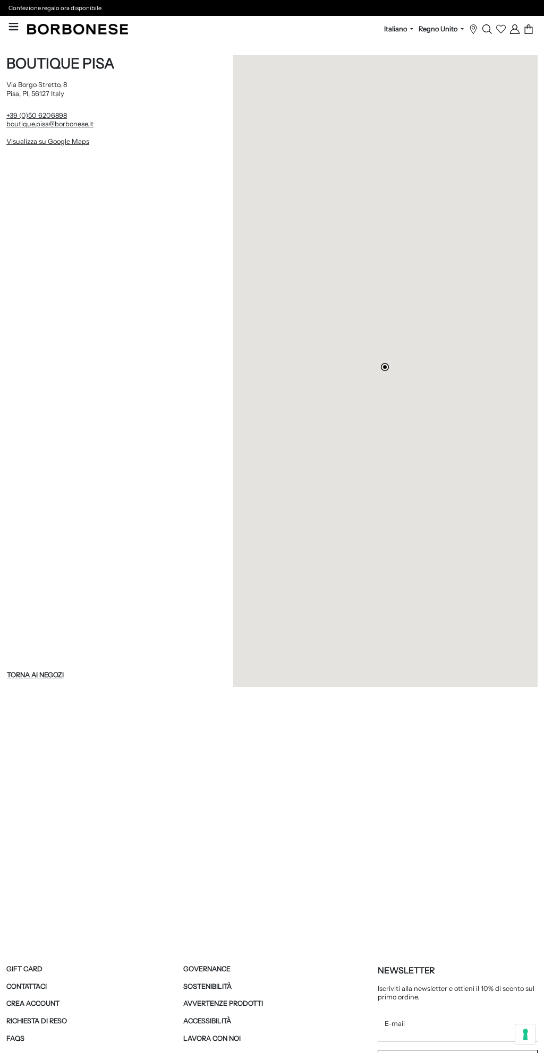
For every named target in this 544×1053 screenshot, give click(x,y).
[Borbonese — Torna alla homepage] (77, 29)
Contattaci (26, 986)
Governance (207, 969)
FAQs (15, 1038)
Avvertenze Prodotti (223, 1003)
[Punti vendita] (473, 29)
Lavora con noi (212, 1038)
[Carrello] (528, 29)
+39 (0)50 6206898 (36, 115)
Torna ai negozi (35, 675)
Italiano (396, 29)
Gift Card (24, 969)
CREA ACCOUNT (33, 1003)
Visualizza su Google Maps (91, 141)
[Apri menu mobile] (13, 26)
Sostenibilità (207, 986)
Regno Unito (439, 29)
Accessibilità (207, 1021)
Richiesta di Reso (36, 1021)
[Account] (515, 29)
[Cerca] (487, 29)
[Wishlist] (501, 29)
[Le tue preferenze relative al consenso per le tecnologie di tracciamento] (525, 1034)
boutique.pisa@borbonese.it (50, 124)
